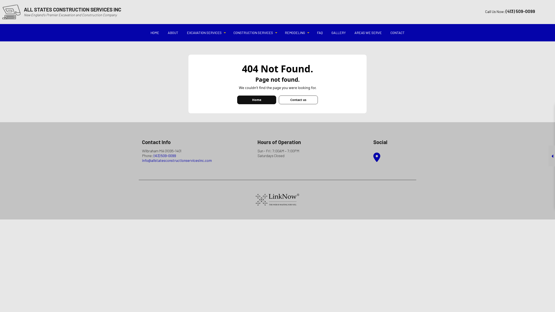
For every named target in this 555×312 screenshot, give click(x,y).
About (173, 33)
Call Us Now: (510, 11)
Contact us (298, 100)
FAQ (320, 33)
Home (154, 33)
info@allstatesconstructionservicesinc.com (177, 160)
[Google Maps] (376, 159)
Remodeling (295, 33)
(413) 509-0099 (165, 155)
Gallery (338, 33)
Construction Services (253, 33)
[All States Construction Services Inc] (11, 12)
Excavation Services (204, 33)
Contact (397, 33)
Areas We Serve (368, 33)
